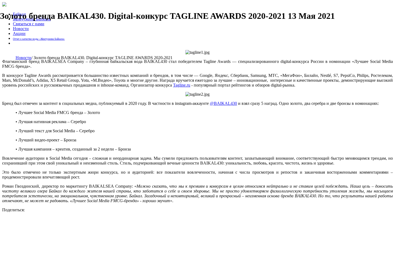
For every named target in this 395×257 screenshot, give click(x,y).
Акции (19, 33)
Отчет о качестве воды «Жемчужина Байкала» (39, 38)
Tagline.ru (181, 85)
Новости (21, 28)
